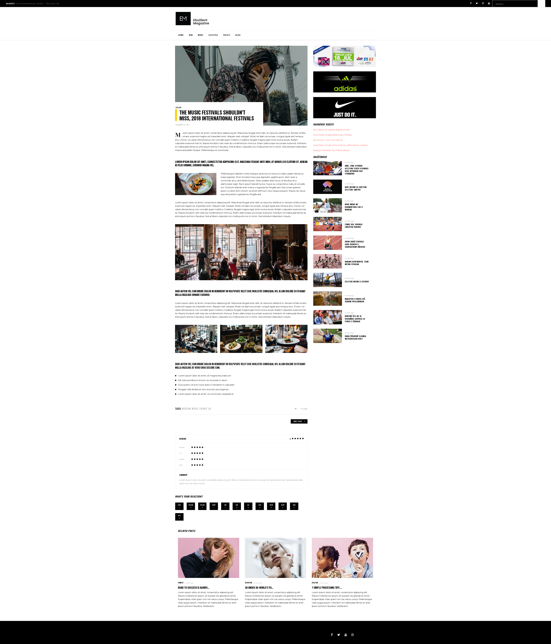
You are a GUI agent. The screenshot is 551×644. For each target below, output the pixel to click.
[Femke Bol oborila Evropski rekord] (327, 224)
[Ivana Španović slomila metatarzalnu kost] (327, 336)
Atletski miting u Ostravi (357, 281)
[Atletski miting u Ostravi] (327, 280)
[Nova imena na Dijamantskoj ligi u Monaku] (327, 205)
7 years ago (349, 313)
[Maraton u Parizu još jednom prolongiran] (327, 298)
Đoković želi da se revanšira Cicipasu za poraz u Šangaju (355, 318)
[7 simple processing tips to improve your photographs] (342, 558)
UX (209, 408)
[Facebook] (470, 3)
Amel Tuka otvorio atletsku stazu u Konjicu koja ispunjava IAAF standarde (356, 169)
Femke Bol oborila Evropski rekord (353, 225)
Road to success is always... (193, 587)
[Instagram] (482, 3)
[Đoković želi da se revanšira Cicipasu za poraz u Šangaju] (327, 317)
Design (178, 107)
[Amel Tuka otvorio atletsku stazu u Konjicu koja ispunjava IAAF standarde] (327, 168)
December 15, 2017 (183, 125)
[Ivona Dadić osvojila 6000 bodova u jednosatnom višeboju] (327, 242)
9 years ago (189, 583)
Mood (195, 408)
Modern (186, 408)
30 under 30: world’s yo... (259, 587)
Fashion (248, 582)
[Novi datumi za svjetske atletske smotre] (327, 187)
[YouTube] (488, 3)
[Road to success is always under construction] (208, 558)
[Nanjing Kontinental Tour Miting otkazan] (327, 261)
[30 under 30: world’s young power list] (275, 558)
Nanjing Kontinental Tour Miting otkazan (331, 150)
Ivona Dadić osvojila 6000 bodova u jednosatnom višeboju (340, 145)
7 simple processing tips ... (327, 587)
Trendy (203, 408)
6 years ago (349, 162)
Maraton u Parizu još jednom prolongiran (355, 300)
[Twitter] (476, 3)
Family (181, 582)
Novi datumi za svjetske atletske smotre (331, 130)
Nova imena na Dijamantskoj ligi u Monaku (332, 135)
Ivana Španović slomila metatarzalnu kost (355, 337)
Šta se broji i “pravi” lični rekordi (30, 4)
